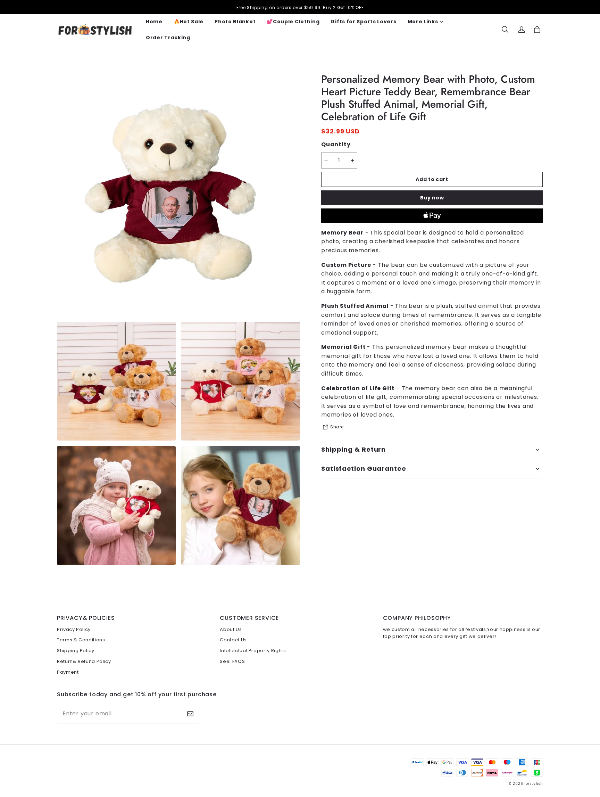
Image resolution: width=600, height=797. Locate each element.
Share (337, 427)
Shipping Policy (75, 650)
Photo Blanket (235, 21)
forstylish (533, 783)
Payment (68, 672)
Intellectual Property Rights (253, 650)
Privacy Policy (74, 629)
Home (154, 21)
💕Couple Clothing (293, 21)
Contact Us (233, 639)
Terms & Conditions (81, 639)
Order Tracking (168, 37)
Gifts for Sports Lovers (363, 21)
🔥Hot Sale (188, 21)
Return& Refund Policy (84, 661)
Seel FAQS (232, 661)
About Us (231, 629)
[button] (505, 29)
